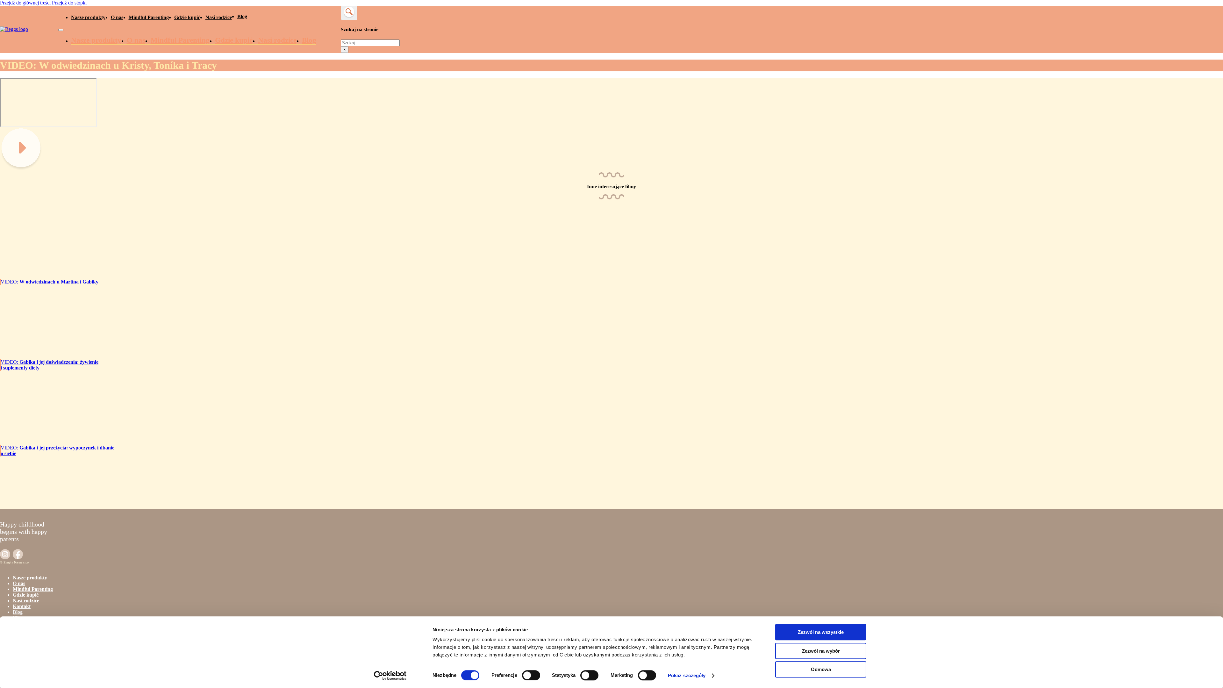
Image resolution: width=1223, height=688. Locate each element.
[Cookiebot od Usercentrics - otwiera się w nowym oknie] (390, 675)
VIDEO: (49, 281)
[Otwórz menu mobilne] (60, 30)
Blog (242, 16)
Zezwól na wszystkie (821, 632)
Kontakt (22, 606)
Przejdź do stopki (69, 2)
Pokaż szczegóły (687, 675)
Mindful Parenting (149, 17)
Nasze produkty (88, 17)
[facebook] (18, 555)
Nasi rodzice (218, 17)
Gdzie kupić (187, 17)
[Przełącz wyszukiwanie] (349, 13)
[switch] (531, 675)
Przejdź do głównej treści (25, 2)
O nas (117, 17)
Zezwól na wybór (821, 651)
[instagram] (5, 555)
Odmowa (821, 669)
